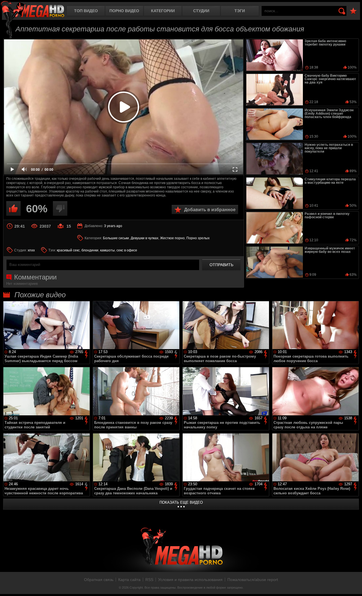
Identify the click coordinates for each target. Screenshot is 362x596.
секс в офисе (127, 250)
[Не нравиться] (60, 208)
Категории (163, 10)
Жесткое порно (172, 238)
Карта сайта (129, 579)
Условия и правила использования (190, 579)
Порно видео (124, 10)
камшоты (107, 250)
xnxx (31, 250)
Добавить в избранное (210, 209)
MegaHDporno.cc (32, 10)
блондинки (89, 250)
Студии (201, 10)
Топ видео (86, 10)
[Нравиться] (13, 208)
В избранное (353, 11)
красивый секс (68, 250)
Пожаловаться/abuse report (252, 579)
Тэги (239, 10)
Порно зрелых (198, 238)
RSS (149, 579)
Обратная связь (98, 579)
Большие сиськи (116, 238)
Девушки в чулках (144, 238)
